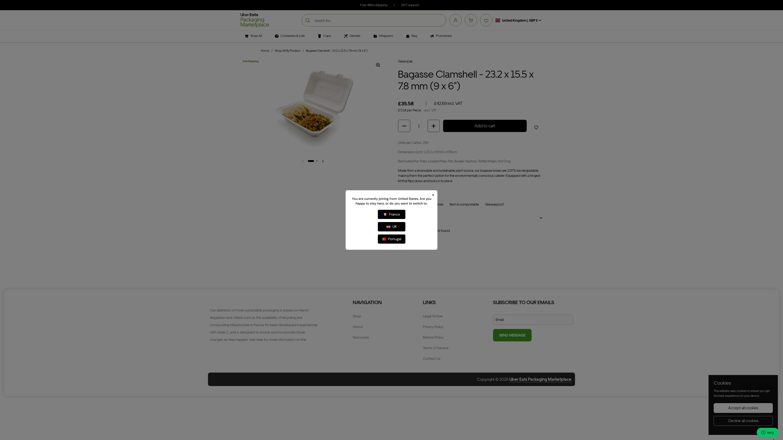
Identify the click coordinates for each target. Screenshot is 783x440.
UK (395, 226)
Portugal (394, 239)
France (394, 214)
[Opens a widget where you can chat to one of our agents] (767, 433)
